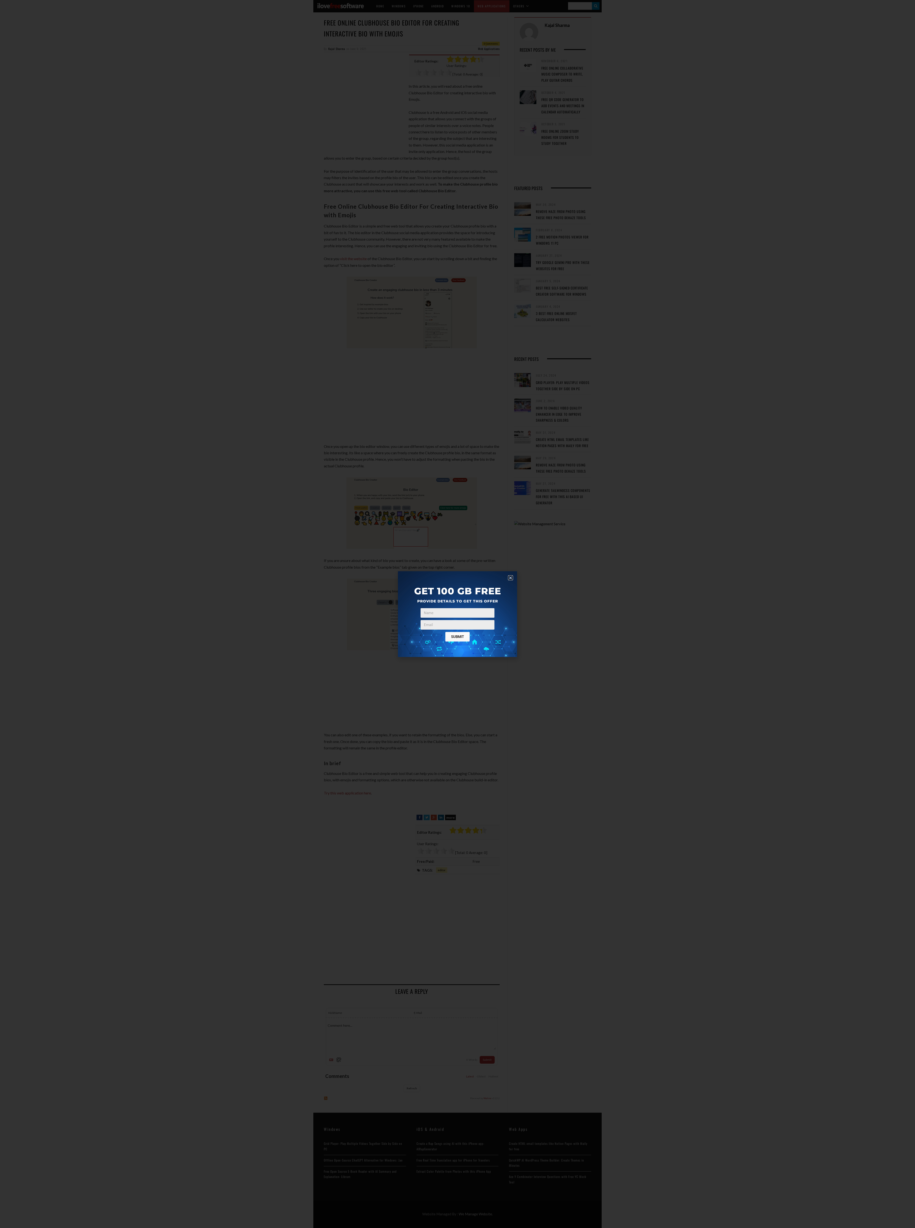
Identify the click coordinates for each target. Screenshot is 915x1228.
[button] (510, 578)
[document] (457, 614)
